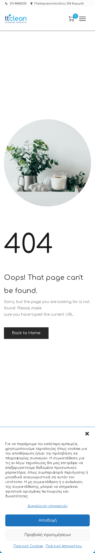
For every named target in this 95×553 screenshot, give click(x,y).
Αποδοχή (48, 520)
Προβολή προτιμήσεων (47, 535)
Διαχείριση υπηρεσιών (48, 506)
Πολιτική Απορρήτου (64, 546)
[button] (87, 433)
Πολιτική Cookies (28, 546)
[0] (71, 19)
